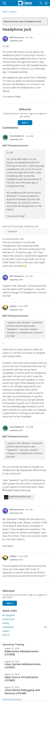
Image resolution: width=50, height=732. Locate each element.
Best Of (5, 635)
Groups (5, 631)
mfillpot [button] (13, 306)
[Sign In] (45, 3)
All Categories (8, 615)
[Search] (40, 3)
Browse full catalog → (12, 699)
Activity (5, 623)
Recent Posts (8, 619)
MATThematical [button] (17, 37)
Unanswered (25, 627)
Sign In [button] (25, 122)
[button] (5, 39)
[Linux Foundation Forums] (25, 3)
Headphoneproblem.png (20, 496)
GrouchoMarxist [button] (17, 136)
